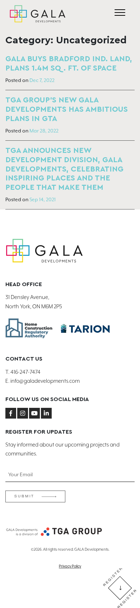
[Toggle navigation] (120, 14)
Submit (24, 496)
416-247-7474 (25, 372)
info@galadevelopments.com (45, 381)
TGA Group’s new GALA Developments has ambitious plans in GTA (66, 109)
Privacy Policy (70, 566)
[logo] (37, 14)
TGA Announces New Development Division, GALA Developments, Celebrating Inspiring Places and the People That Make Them (64, 169)
